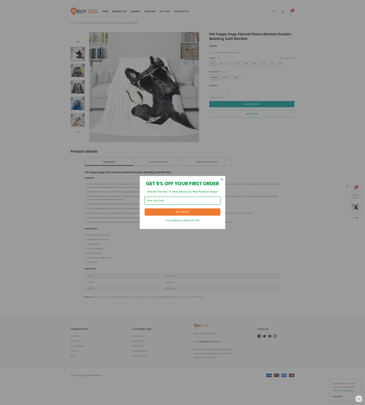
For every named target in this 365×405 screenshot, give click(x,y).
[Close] (221, 179)
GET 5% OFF (182, 212)
